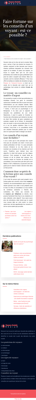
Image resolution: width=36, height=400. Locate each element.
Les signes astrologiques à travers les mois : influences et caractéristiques (26, 216)
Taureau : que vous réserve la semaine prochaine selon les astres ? (10, 215)
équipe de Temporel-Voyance (13, 83)
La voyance (7, 56)
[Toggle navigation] (30, 3)
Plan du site (18, 399)
